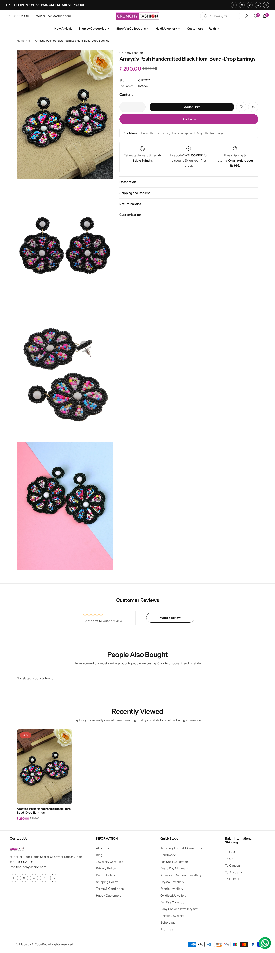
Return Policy (105, 875)
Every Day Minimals (174, 868)
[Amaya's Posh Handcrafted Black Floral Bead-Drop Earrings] (44, 766)
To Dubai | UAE (235, 879)
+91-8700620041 (21, 862)
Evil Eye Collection (173, 902)
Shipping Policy (107, 882)
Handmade (168, 855)
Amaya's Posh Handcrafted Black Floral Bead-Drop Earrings (44, 810)
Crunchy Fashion (131, 53)
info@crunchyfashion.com (28, 867)
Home (21, 40)
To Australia (233, 872)
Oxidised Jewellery (173, 895)
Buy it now (189, 119)
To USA (230, 852)
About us (102, 848)
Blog (99, 855)
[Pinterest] (250, 5)
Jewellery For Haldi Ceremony (181, 848)
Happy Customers (108, 895)
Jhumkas (166, 929)
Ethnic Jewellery (171, 889)
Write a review (170, 618)
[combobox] (220, 16)
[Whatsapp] (266, 5)
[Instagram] (242, 5)
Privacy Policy (106, 868)
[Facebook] (234, 5)
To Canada (232, 865)
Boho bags (167, 922)
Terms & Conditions (110, 889)
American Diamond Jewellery (180, 875)
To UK (229, 859)
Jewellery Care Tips (109, 862)
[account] (246, 16)
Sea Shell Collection (174, 862)
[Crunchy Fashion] (137, 16)
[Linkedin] (258, 5)
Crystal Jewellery (172, 882)
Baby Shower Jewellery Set (179, 909)
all (29, 40)
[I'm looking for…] (205, 16)
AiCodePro (40, 944)
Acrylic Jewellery (172, 916)
